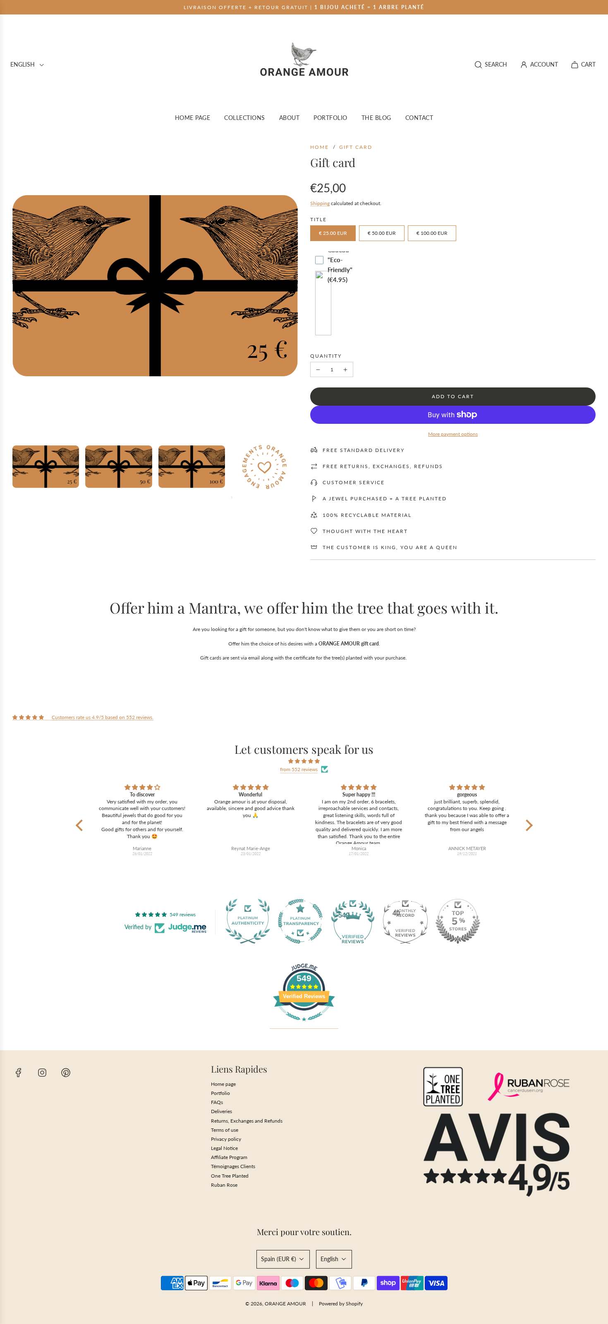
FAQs (217, 1102)
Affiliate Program (229, 1157)
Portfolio (220, 1093)
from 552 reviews (299, 769)
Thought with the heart (365, 531)
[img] (304, 761)
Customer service (354, 482)
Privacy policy (226, 1139)
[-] (318, 369)
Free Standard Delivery (364, 450)
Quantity (326, 356)
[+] (345, 369)
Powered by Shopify (341, 1303)
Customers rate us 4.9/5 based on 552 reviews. (102, 717)
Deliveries (221, 1111)
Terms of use (224, 1130)
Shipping (320, 203)
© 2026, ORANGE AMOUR (275, 1303)
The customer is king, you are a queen (390, 547)
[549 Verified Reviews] (304, 1026)
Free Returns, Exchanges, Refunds (383, 466)
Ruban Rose (224, 1185)
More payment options (453, 434)
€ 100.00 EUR (432, 233)
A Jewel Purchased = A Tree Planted (385, 498)
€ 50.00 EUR (382, 233)
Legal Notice (224, 1148)
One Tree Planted (230, 1176)
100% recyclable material (367, 515)
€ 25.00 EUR (333, 233)
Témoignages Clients (233, 1166)
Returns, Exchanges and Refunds (246, 1121)
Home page (223, 1084)
